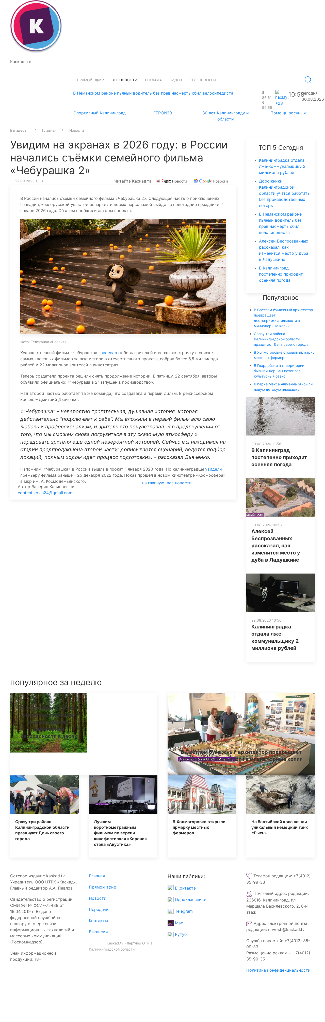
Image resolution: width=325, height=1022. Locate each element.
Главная (97, 875)
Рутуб (180, 934)
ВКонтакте (185, 888)
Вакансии (98, 931)
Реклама (153, 80)
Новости (97, 898)
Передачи (99, 909)
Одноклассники (190, 899)
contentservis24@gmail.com (45, 492)
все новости (179, 482)
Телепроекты (203, 80)
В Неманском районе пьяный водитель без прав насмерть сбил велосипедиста (153, 93)
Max (178, 922)
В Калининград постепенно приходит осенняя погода (281, 274)
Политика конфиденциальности (278, 970)
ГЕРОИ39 (162, 112)
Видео (175, 80)
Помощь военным (288, 112)
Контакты (98, 920)
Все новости (124, 80)
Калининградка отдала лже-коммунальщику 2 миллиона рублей (282, 166)
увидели (213, 469)
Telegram (183, 911)
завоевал (108, 352)
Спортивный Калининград (99, 112)
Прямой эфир (90, 80)
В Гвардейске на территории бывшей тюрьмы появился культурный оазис (279, 370)
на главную (153, 482)
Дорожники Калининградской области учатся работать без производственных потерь (284, 193)
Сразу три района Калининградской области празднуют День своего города (281, 339)
